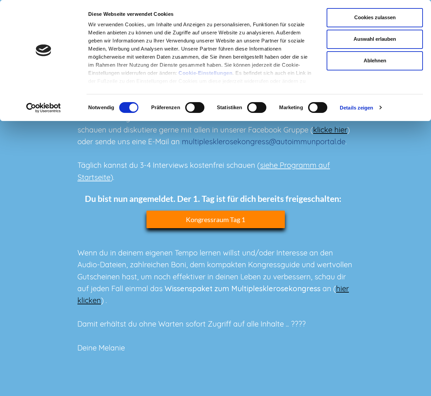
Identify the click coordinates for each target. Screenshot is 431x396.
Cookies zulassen (375, 17)
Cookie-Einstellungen (205, 73)
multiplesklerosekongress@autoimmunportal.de (263, 141)
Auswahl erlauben (375, 39)
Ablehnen (375, 60)
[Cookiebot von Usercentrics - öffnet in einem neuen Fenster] (43, 108)
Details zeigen (356, 108)
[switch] (194, 107)
